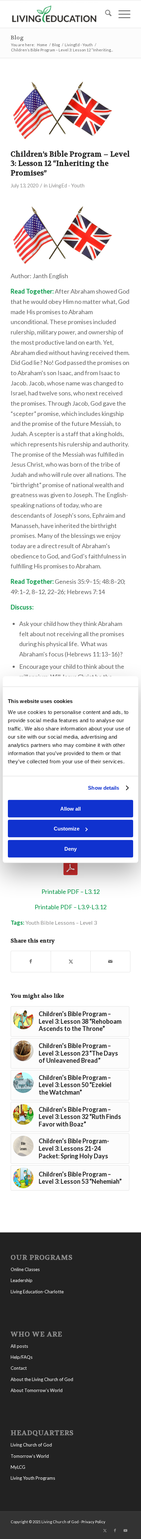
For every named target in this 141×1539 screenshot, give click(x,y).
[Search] (105, 14)
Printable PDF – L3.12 (70, 891)
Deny (70, 848)
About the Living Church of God (42, 1379)
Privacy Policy (93, 1521)
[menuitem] (105, 14)
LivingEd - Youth (67, 185)
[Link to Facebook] (115, 1530)
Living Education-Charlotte (37, 1291)
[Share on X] (70, 961)
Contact (19, 1368)
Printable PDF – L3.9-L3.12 (70, 907)
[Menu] (121, 14)
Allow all (70, 808)
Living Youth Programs (33, 1478)
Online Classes (25, 1269)
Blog (17, 37)
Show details (103, 788)
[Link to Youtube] (125, 1530)
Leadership (22, 1280)
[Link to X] (105, 1530)
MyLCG (18, 1467)
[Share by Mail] (110, 961)
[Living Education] (58, 14)
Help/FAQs (22, 1357)
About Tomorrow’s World (37, 1390)
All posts (19, 1346)
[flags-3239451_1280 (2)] (62, 110)
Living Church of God (31, 1445)
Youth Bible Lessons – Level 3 (61, 922)
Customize (66, 829)
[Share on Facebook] (31, 961)
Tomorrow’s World (30, 1456)
